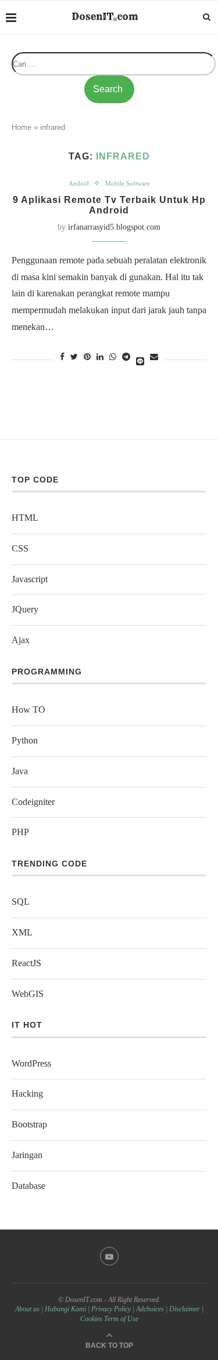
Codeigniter (33, 802)
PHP (20, 832)
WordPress (31, 1063)
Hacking (27, 1093)
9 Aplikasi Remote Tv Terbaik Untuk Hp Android (109, 205)
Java (20, 771)
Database (28, 1186)
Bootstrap (29, 1124)
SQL (21, 901)
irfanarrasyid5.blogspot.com (114, 227)
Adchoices (150, 1309)
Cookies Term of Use (109, 1319)
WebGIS (28, 994)
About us (27, 1309)
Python (25, 740)
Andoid (79, 183)
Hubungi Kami (65, 1309)
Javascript (30, 579)
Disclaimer (184, 1309)
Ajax (21, 640)
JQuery (25, 609)
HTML (25, 518)
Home (21, 127)
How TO (28, 710)
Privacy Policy (111, 1309)
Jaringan (27, 1155)
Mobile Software (127, 183)
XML (22, 932)
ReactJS (26, 963)
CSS (20, 548)
